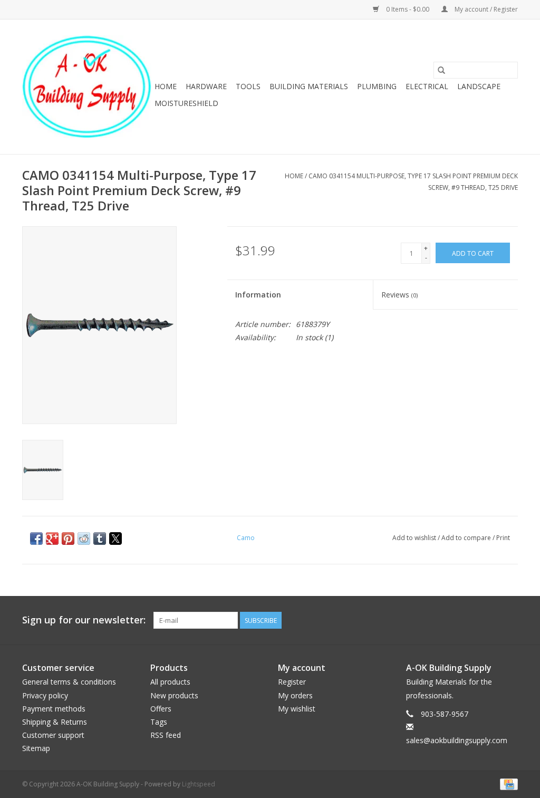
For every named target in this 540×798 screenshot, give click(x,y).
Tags (158, 722)
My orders (295, 695)
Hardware (206, 86)
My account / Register (485, 9)
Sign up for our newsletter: (84, 620)
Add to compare (467, 537)
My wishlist (296, 709)
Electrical (427, 86)
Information (258, 295)
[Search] (441, 70)
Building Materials (308, 86)
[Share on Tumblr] (99, 538)
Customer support (53, 735)
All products (170, 682)
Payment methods (53, 709)
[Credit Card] (507, 784)
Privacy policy (45, 695)
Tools (248, 86)
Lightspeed (198, 784)
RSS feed (165, 735)
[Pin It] (68, 538)
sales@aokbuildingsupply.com (456, 740)
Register (292, 682)
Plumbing (377, 86)
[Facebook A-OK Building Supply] (509, 620)
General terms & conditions (69, 682)
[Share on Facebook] (36, 538)
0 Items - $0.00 (407, 9)
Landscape (478, 86)
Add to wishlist (415, 537)
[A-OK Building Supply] (86, 86)
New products (174, 695)
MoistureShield (186, 103)
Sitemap (36, 748)
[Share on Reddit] (84, 538)
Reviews (399, 295)
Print (503, 537)
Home (166, 86)
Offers (160, 709)
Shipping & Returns (54, 722)
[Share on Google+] (52, 538)
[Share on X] (115, 538)
